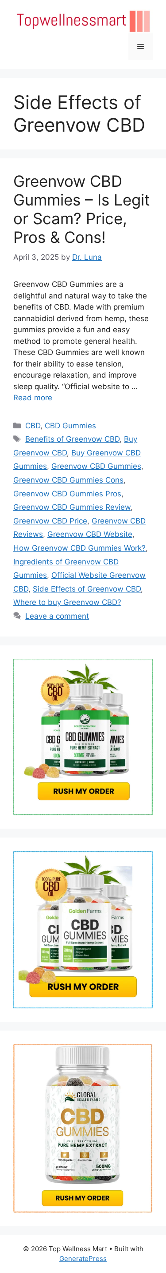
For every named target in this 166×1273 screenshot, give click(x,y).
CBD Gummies (70, 425)
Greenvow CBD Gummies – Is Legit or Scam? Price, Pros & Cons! (81, 209)
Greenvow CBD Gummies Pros (67, 493)
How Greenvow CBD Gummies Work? (79, 548)
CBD (32, 425)
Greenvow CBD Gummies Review (72, 507)
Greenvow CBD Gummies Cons (68, 479)
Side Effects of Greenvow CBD (87, 588)
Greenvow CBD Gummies (96, 466)
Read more (32, 397)
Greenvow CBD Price (50, 520)
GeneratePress (83, 1258)
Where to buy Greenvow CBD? (67, 602)
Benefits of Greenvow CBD (72, 439)
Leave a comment (57, 616)
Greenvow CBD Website (89, 534)
